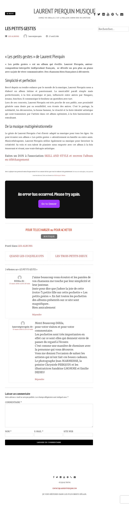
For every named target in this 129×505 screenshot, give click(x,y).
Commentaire (13, 402)
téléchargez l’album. (60, 175)
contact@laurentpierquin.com (64, 488)
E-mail (38, 431)
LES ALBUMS (13, 36)
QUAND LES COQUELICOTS (26, 256)
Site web (68, 431)
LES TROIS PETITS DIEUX (71, 256)
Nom (8, 431)
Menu (11, 14)
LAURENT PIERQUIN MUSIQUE (64, 11)
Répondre (37, 314)
